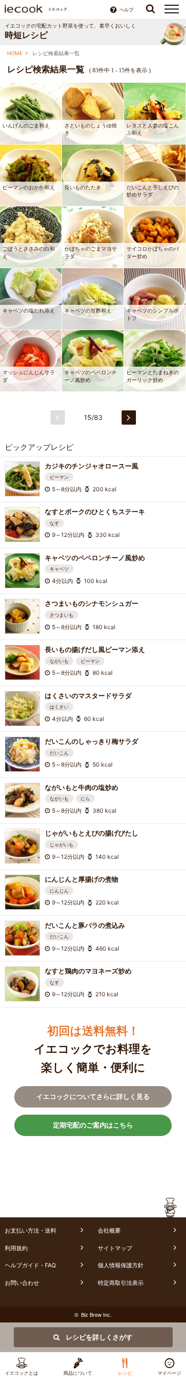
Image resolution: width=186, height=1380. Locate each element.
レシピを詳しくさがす (98, 1337)
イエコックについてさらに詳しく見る (93, 1096)
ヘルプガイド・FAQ (30, 1265)
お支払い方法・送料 (30, 1230)
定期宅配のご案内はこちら (93, 1125)
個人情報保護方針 (121, 1265)
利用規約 (16, 1248)
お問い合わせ (22, 1282)
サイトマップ (115, 1248)
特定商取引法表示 (121, 1282)
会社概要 (109, 1230)
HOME (15, 53)
